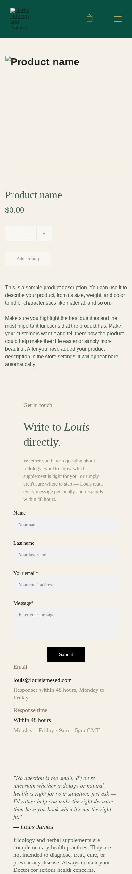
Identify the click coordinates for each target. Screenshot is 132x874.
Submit (66, 654)
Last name (23, 543)
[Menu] (118, 19)
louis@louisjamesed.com (42, 680)
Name (19, 513)
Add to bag (28, 258)
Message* (23, 603)
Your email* (25, 573)
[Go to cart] (89, 19)
